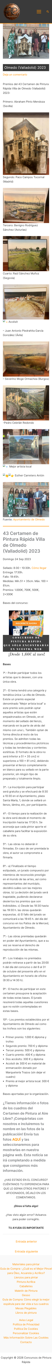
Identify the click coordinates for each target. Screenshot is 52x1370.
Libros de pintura (26, 1312)
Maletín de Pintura (26, 1290)
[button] (48, 11)
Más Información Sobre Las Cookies (26, 1337)
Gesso (26, 1295)
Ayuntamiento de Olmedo (29, 519)
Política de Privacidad (26, 1324)
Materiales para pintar (26, 1264)
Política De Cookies (26, 1328)
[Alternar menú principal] (38, 11)
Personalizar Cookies (26, 1333)
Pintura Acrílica (26, 1281)
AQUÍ (16, 1139)
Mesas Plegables (26, 1308)
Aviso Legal (26, 1320)
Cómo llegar (39, 567)
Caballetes (26, 1286)
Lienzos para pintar (26, 1277)
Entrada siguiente (26, 1251)
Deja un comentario (15, 74)
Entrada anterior (26, 1241)
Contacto (26, 1342)
